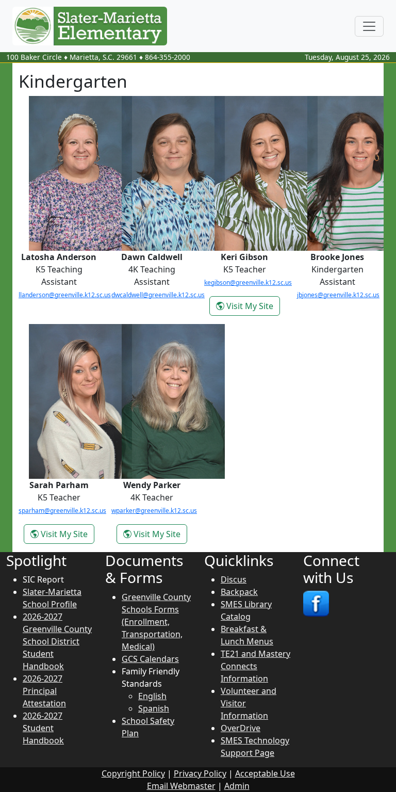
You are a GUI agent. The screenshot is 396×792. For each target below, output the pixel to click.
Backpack (239, 591)
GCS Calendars (150, 659)
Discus (233, 579)
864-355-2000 (167, 57)
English (152, 696)
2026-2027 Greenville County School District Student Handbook (57, 641)
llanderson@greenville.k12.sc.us (65, 294)
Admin (237, 785)
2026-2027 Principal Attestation (44, 691)
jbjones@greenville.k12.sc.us (338, 294)
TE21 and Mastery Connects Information (255, 666)
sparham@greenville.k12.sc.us (62, 510)
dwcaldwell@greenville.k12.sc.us (158, 294)
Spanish (153, 708)
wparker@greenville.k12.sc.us (154, 510)
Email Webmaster (181, 785)
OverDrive (240, 728)
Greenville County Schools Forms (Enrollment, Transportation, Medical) (156, 621)
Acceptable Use (265, 773)
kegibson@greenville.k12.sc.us (248, 282)
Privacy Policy (200, 773)
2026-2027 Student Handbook (43, 728)
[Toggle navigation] (369, 26)
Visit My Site (252, 306)
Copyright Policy (133, 773)
